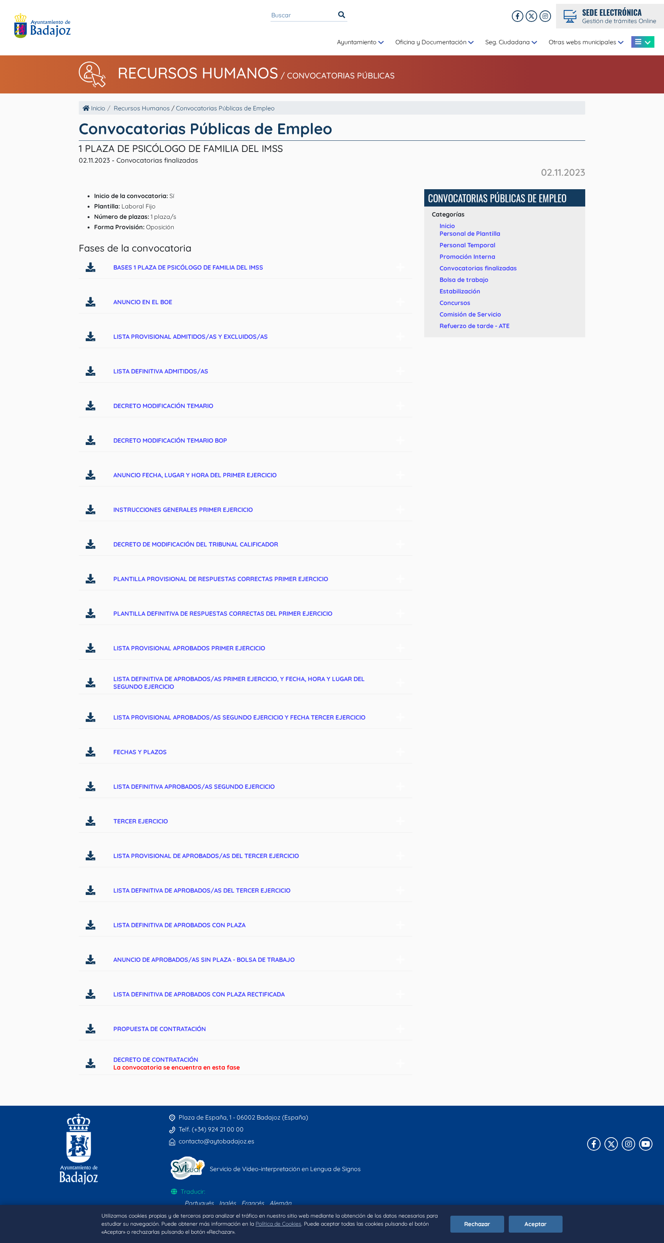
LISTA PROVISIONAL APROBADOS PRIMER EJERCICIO (189, 648)
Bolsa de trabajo (464, 279)
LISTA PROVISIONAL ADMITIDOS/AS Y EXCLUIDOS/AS (190, 336)
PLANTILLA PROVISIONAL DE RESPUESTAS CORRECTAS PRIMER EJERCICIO (220, 579)
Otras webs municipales (583, 42)
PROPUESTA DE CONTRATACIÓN (159, 1029)
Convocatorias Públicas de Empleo (225, 108)
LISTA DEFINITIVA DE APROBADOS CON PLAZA (179, 925)
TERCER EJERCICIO (140, 821)
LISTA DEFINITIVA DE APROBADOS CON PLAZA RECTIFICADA (199, 994)
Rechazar (477, 1224)
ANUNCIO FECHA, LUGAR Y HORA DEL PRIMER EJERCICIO (195, 475)
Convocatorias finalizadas (478, 268)
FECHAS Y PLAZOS (140, 752)
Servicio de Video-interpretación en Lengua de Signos (285, 1169)
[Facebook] (517, 16)
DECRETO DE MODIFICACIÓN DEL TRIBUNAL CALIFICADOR (195, 544)
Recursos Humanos (198, 72)
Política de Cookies (278, 1223)
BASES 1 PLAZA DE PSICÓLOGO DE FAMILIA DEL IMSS (188, 267)
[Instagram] (545, 16)
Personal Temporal (467, 245)
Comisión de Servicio (470, 314)
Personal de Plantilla (470, 233)
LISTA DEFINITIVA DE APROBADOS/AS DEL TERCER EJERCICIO (201, 890)
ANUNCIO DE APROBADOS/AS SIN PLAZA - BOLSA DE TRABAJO (204, 959)
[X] (531, 16)
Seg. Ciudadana (508, 42)
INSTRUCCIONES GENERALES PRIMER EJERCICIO (183, 509)
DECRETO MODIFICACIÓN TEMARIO (163, 406)
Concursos (455, 303)
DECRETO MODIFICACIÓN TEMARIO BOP (170, 440)
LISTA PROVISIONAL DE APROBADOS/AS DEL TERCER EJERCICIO (206, 856)
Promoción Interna (467, 256)
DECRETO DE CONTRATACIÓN (155, 1059)
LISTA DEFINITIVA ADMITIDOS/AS (160, 371)
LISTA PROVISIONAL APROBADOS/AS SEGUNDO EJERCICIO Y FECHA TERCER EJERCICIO (239, 717)
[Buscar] (341, 15)
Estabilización (460, 291)
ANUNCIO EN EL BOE (142, 302)
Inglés (227, 1203)
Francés (252, 1203)
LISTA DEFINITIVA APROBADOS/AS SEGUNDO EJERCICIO (194, 786)
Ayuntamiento (357, 42)
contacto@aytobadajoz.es (216, 1141)
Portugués (199, 1203)
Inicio (97, 108)
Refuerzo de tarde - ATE (475, 326)
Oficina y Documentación (431, 42)
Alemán (280, 1203)
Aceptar (536, 1224)
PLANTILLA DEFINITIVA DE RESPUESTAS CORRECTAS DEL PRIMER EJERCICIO (222, 613)
